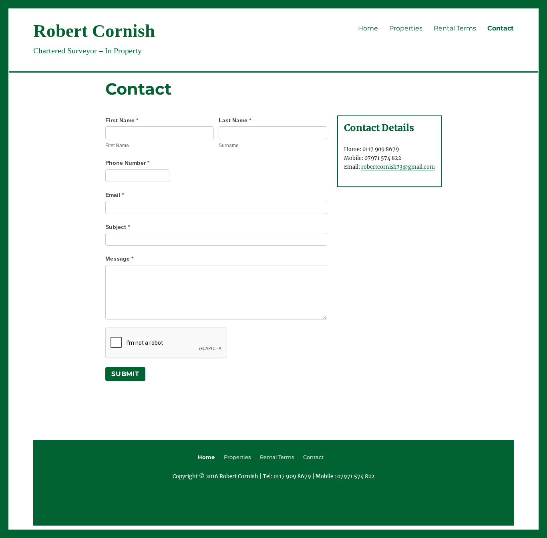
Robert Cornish (94, 31)
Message (119, 258)
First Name (121, 120)
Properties (405, 28)
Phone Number (127, 163)
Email (114, 195)
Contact (500, 28)
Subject (117, 227)
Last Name (235, 120)
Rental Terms (455, 28)
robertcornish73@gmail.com (398, 167)
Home (368, 28)
